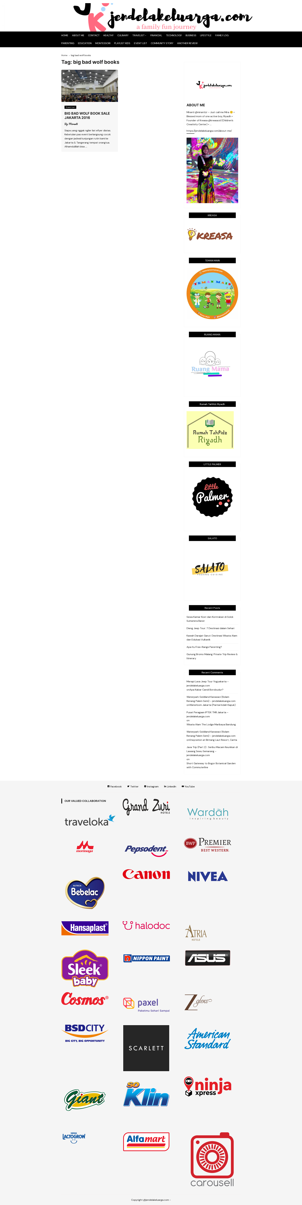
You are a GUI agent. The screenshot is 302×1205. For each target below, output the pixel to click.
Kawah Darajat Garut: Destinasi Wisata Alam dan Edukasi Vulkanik (212, 637)
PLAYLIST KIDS (122, 43)
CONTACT (94, 35)
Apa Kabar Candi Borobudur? (206, 689)
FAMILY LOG (222, 35)
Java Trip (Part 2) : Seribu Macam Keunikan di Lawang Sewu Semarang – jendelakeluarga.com (212, 751)
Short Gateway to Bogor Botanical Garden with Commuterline (211, 765)
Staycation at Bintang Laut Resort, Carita (213, 740)
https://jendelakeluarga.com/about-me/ (209, 131)
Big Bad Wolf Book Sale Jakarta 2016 (87, 115)
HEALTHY (108, 35)
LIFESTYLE (206, 35)
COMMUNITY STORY (162, 43)
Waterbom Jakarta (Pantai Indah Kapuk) (213, 705)
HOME (64, 35)
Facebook (116, 786)
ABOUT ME (78, 35)
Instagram (152, 786)
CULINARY (123, 35)
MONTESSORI (102, 43)
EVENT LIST (140, 43)
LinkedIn (171, 786)
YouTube (189, 786)
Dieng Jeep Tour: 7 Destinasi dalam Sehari (210, 628)
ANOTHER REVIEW (187, 43)
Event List (70, 107)
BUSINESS (191, 35)
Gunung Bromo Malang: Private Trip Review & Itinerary (212, 656)
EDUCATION (85, 43)
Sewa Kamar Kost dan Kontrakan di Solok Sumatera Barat (210, 619)
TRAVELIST (138, 35)
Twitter (134, 786)
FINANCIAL (156, 35)
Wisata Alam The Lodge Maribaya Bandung (211, 724)
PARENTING (67, 43)
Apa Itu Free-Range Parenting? (204, 647)
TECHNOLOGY (174, 35)
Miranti (73, 124)
